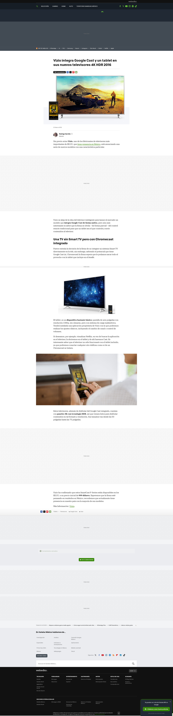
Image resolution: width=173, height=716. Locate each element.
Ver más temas (41, 656)
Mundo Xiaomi (41, 690)
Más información (100, 714)
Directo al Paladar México (86, 702)
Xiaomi (77, 48)
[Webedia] (132, 1)
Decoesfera (113, 682)
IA (59, 48)
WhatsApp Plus (101, 625)
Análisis (56, 637)
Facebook (120, 6)
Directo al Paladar (86, 679)
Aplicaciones (75, 643)
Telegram (109, 654)
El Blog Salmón (129, 679)
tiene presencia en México (88, 144)
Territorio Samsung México (86, 6)
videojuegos (57, 651)
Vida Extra (54, 682)
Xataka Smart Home (40, 687)
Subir (131, 671)
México (39, 651)
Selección (45, 6)
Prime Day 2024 (41, 648)
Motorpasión (99, 679)
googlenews (133, 6)
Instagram (129, 6)
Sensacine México (71, 702)
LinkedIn (120, 654)
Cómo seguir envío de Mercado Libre (84, 625)
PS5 (63, 48)
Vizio (72, 506)
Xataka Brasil (40, 704)
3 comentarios (60, 72)
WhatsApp (53, 48)
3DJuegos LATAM (56, 702)
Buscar (133, 663)
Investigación (41, 637)
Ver (87, 559)
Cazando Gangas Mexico (76, 638)
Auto (71, 6)
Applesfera (40, 684)
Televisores (63, 511)
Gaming (55, 6)
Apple (112, 48)
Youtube (126, 6)
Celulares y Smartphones (58, 643)
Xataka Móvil (40, 682)
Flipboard (73, 72)
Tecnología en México (60, 648)
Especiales (40, 643)
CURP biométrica (113, 625)
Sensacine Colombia (69, 705)
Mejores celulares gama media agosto (60, 625)
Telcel (73, 651)
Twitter (123, 6)
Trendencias (113, 679)
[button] (66, 134)
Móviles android (76, 648)
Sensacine (69, 679)
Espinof (68, 682)
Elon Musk (93, 48)
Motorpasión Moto (101, 682)
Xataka (39, 679)
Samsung (70, 48)
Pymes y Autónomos (128, 682)
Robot (100, 48)
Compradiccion (114, 684)
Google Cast (73, 511)
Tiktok (136, 6)
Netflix (106, 48)
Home (64, 6)
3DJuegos (54, 679)
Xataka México (41, 702)
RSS (113, 654)
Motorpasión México (99, 702)
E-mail (76, 72)
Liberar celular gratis (127, 625)
